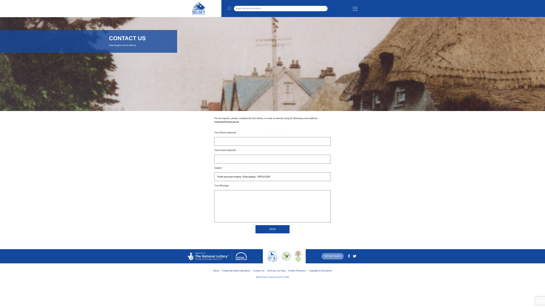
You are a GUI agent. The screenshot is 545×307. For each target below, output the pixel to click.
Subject (218, 168)
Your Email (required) (225, 150)
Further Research (297, 270)
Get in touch (332, 256)
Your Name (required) (225, 132)
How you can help (276, 270)
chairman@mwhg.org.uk (226, 122)
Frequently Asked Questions (236, 270)
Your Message (221, 185)
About (216, 270)
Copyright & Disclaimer (320, 270)
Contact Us (258, 270)
